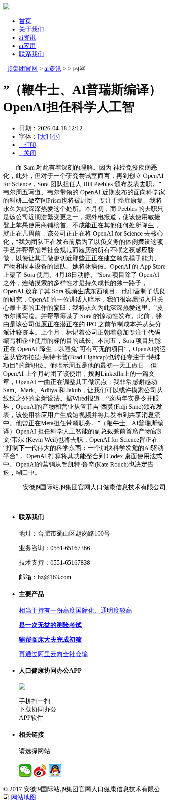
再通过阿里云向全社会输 (53, 654)
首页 (25, 21)
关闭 (27, 153)
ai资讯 (27, 37)
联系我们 (31, 54)
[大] (43, 136)
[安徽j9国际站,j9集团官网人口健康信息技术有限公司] (6, 7)
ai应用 (27, 45)
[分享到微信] (25, 770)
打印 (27, 144)
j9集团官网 (23, 68)
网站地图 (23, 797)
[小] (55, 136)
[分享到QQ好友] (55, 770)
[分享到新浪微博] (40, 770)
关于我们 (31, 29)
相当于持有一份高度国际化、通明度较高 (75, 610)
